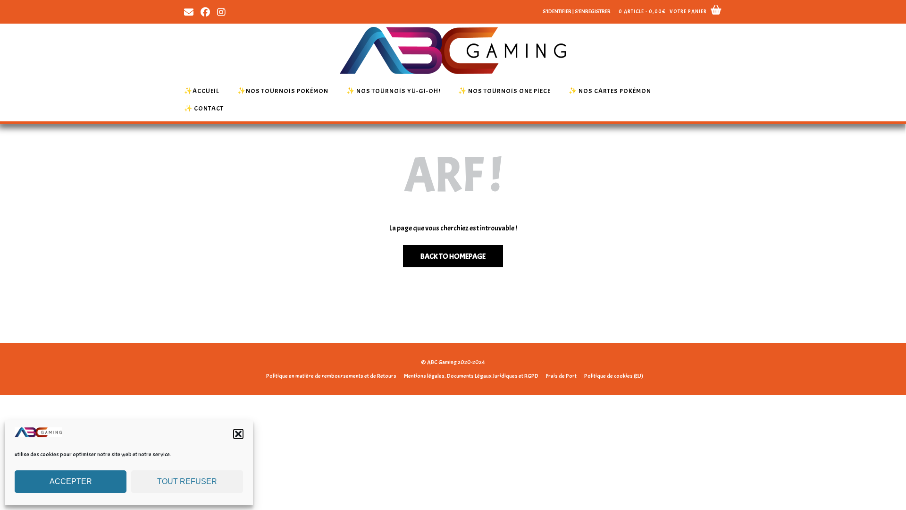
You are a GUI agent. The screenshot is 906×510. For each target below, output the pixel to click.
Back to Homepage (453, 256)
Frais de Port (561, 376)
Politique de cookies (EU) (613, 376)
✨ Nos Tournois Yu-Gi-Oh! (393, 91)
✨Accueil (201, 91)
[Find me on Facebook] (205, 11)
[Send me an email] (188, 11)
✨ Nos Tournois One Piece (504, 91)
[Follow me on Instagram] (221, 11)
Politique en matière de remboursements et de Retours (331, 376)
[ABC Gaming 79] (38, 435)
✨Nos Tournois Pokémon (282, 91)
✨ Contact (204, 108)
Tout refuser (187, 481)
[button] (238, 434)
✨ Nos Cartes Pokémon (610, 91)
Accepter (71, 481)
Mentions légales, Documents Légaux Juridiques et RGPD (471, 376)
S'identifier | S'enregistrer (577, 11)
